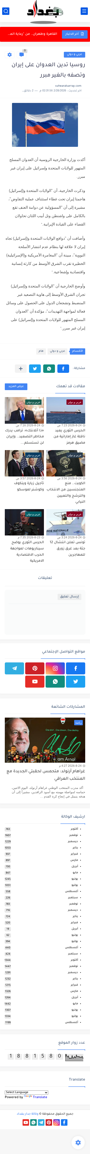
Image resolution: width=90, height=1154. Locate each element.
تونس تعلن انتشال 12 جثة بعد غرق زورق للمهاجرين (67, 549)
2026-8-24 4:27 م (70, 765)
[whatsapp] (55, 682)
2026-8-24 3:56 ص (69, 478)
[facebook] (75, 668)
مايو (75, 872)
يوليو (75, 885)
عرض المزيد (16, 386)
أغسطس (71, 891)
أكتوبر (74, 829)
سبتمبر (73, 897)
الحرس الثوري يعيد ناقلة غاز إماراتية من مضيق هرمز (69, 437)
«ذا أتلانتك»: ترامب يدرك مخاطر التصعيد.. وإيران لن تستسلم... (24, 437)
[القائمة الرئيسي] (84, 11)
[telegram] (14, 668)
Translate (40, 1097)
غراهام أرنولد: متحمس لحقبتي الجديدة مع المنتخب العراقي (45, 775)
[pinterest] (34, 668)
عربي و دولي (74, 54)
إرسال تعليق (69, 597)
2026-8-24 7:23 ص (69, 425)
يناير (75, 848)
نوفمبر (73, 835)
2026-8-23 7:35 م (29, 537)
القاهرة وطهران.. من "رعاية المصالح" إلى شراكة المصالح (31, 34)
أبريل (75, 866)
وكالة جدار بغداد (27, 1114)
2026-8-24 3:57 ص (28, 478)
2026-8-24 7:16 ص (28, 425)
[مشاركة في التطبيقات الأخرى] (21, 368)
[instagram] (55, 668)
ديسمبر (73, 841)
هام (41, 351)
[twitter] (75, 682)
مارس (74, 860)
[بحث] (5, 11)
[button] (63, 368)
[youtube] (34, 682)
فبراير (74, 854)
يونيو (75, 879)
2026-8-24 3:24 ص (69, 537)
